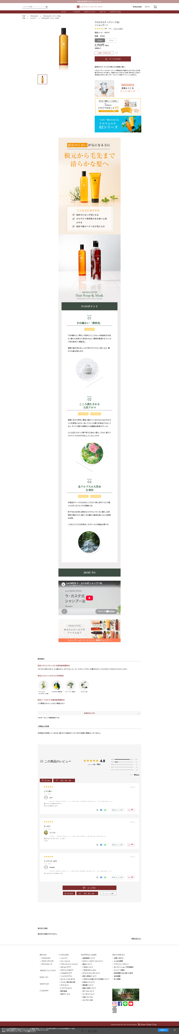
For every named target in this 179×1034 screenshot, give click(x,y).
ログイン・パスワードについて (92, 961)
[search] (46, 7)
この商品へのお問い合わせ (104, 53)
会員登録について (88, 958)
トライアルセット (66, 988)
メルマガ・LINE (87, 1000)
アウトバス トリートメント (69, 964)
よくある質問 (118, 961)
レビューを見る (118, 28)
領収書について (88, 985)
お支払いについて (88, 982)
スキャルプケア (65, 967)
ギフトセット (64, 985)
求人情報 (117, 979)
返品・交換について (89, 988)
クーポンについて (88, 994)
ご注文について (87, 967)
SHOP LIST (44, 984)
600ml (111, 40)
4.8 (102, 761)
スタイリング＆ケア (66, 970)
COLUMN (44, 990)
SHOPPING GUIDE (115, 12)
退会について (87, 964)
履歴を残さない (136, 938)
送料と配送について (89, 976)
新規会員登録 (137, 7)
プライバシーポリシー (121, 964)
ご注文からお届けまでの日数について (95, 979)
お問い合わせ (118, 958)
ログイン (147, 7)
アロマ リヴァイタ (47, 961)
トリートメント (65, 961)
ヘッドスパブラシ (66, 976)
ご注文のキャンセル (89, 970)
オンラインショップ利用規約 (124, 967)
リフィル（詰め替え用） (68, 982)
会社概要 (117, 976)
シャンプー (64, 958)
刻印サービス (65, 994)
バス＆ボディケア (66, 973)
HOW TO (102, 12)
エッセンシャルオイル (67, 979)
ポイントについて (88, 991)
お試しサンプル (87, 997)
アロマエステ (46, 958)
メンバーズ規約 (119, 970)
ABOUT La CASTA (89, 12)
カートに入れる (115, 59)
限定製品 (63, 991)
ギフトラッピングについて (91, 973)
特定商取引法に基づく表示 (123, 973)
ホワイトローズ (46, 964)
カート (155, 6)
